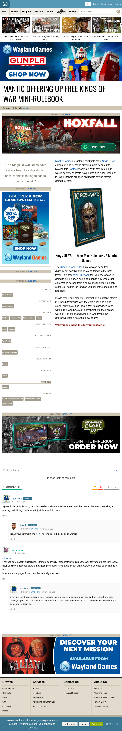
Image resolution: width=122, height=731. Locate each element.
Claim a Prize (69, 688)
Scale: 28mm (7, 403)
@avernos (7, 558)
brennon (26, 108)
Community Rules (101, 706)
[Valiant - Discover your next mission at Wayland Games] (61, 674)
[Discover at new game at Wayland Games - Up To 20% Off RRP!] (25, 263)
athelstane (18, 550)
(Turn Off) (67, 114)
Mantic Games (63, 161)
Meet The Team (100, 693)
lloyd (23, 525)
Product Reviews (40, 706)
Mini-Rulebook (81, 275)
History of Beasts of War (104, 697)
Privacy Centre (100, 702)
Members (37, 693)
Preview (12, 329)
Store (96, 4)
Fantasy (73, 169)
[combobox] (100, 11)
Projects (26, 11)
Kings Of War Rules (71, 267)
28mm (4, 376)
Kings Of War (109, 161)
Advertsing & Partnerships (44, 702)
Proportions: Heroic (32, 399)
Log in (118, 4)
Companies (7, 706)
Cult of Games (8, 688)
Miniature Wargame (9, 352)
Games (15, 11)
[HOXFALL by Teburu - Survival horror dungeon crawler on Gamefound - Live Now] (61, 153)
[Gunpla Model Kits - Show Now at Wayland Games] (61, 61)
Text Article (6, 341)
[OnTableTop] (5, 4)
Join (110, 4)
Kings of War (7, 295)
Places (50, 11)
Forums (39, 11)
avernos (17, 498)
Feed (103, 4)
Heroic (4, 364)
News (5, 11)
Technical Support (71, 693)
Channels (6, 693)
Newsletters (38, 697)
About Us (98, 688)
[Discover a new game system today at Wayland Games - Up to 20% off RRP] (61, 452)
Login (116, 470)
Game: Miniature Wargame (12, 399)
